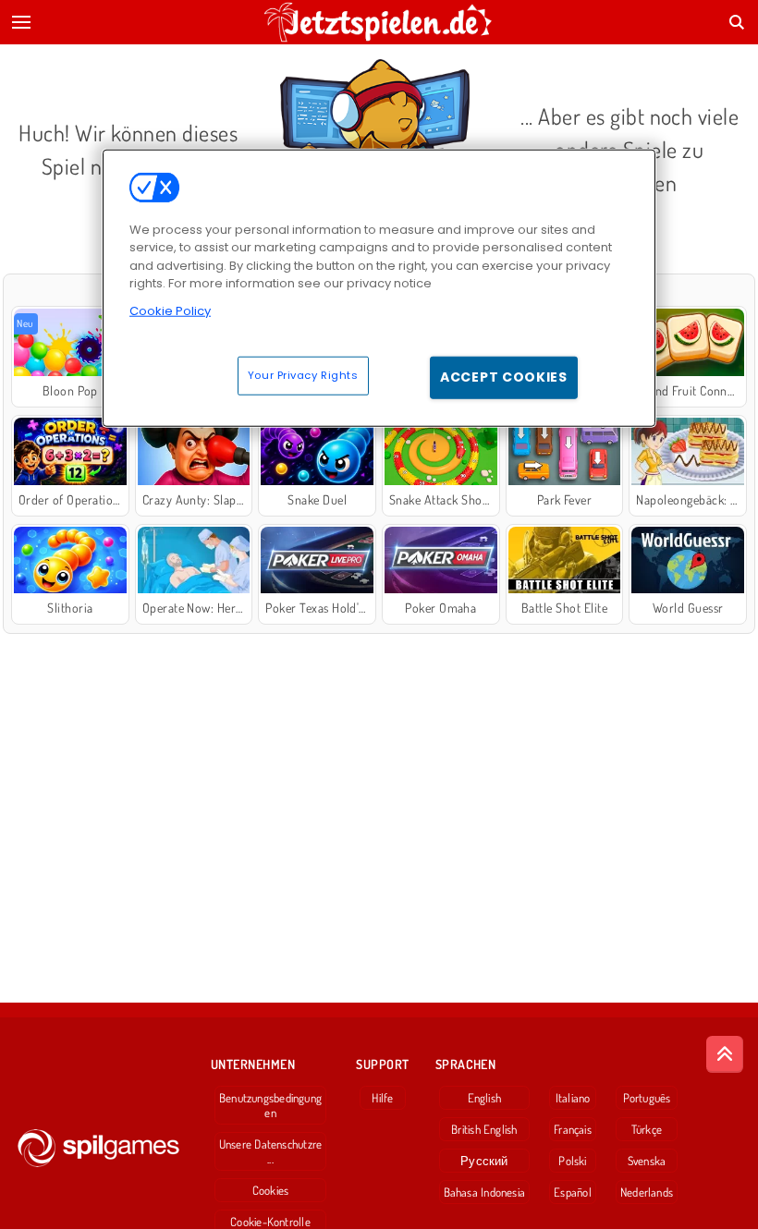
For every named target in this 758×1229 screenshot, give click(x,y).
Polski (572, 1160)
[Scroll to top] (724, 1054)
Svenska (647, 1160)
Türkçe (646, 1129)
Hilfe (382, 1097)
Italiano (573, 1097)
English (485, 1097)
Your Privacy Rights (303, 375)
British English (484, 1129)
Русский (484, 1160)
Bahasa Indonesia (485, 1192)
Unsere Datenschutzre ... (270, 1151)
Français (573, 1129)
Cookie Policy (170, 310)
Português (647, 1097)
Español (573, 1192)
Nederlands (646, 1192)
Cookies (270, 1190)
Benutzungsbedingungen (270, 1105)
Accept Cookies (504, 377)
